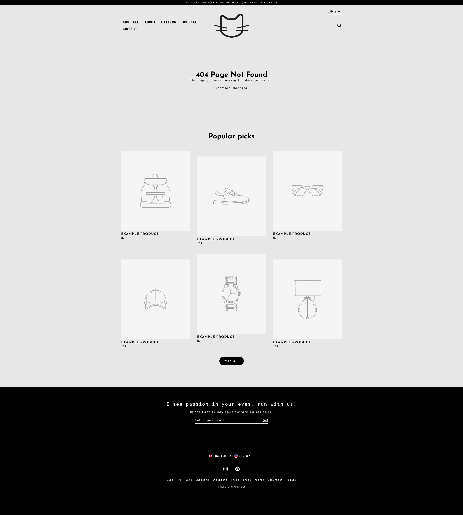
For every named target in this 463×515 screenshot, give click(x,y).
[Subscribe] (265, 420)
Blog (170, 479)
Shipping (202, 479)
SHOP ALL (130, 22)
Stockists (220, 479)
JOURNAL (189, 22)
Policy (291, 479)
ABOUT (150, 22)
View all (231, 360)
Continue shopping (231, 88)
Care (189, 479)
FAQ (179, 479)
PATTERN (169, 22)
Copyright (275, 479)
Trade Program (253, 479)
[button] (220, 456)
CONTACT (129, 29)
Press (235, 479)
